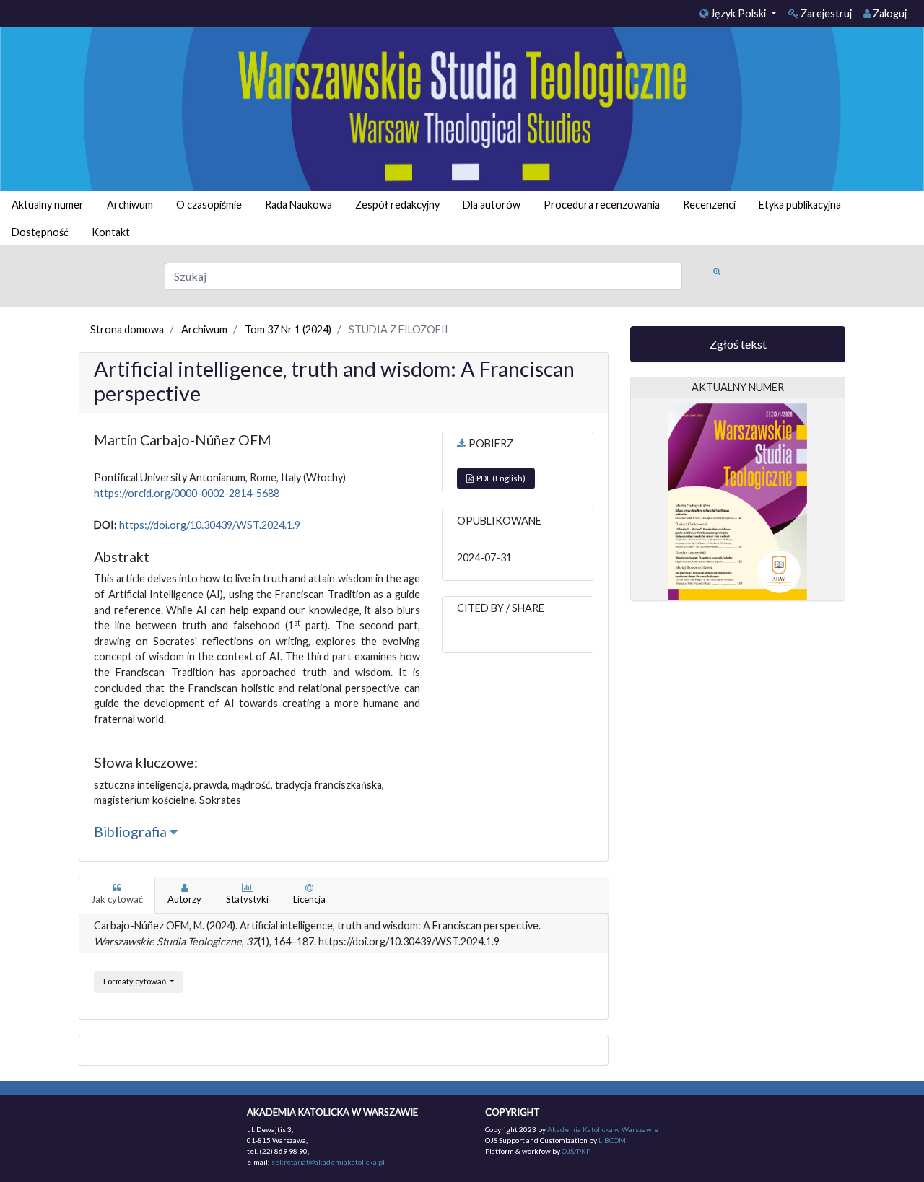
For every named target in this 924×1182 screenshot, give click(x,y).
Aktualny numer (48, 204)
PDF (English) (500, 478)
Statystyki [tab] (247, 899)
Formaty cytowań (135, 981)
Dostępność (40, 232)
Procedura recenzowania (602, 204)
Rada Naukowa (298, 204)
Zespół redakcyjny (397, 204)
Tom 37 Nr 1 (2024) (288, 329)
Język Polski (738, 13)
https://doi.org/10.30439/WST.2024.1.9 (209, 525)
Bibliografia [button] (132, 831)
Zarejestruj (825, 13)
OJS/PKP (575, 1151)
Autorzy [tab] (184, 899)
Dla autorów (491, 204)
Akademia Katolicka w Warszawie (602, 1129)
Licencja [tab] (309, 899)
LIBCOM (612, 1140)
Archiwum (130, 204)
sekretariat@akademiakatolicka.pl (328, 1161)
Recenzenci (709, 204)
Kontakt (111, 232)
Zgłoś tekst (738, 344)
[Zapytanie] (717, 272)
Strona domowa (127, 329)
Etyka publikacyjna (800, 204)
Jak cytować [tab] (117, 899)
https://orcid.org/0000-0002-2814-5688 (186, 493)
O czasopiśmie (209, 204)
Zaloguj (889, 13)
